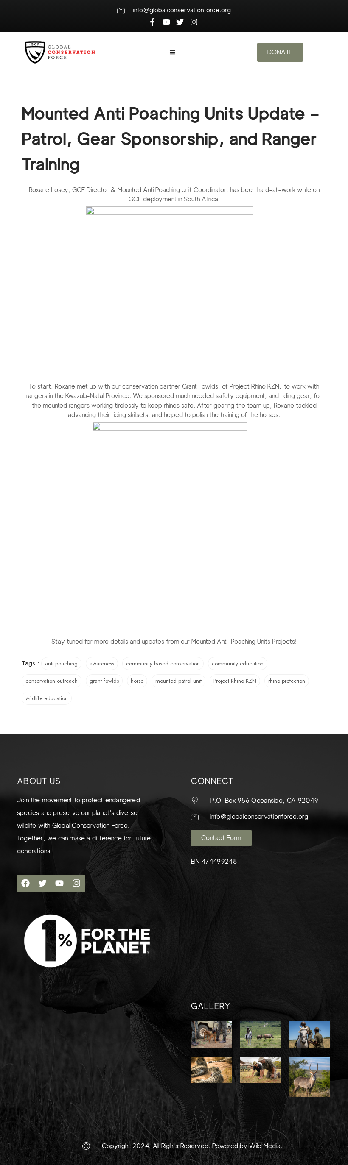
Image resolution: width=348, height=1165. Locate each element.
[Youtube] (59, 883)
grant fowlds (104, 681)
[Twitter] (42, 883)
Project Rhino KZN (234, 681)
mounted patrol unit (178, 681)
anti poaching (61, 663)
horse (137, 681)
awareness (102, 663)
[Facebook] (25, 883)
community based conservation (163, 663)
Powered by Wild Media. (246, 1146)
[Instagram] (76, 883)
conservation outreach (51, 681)
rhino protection (286, 681)
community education (238, 663)
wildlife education (46, 698)
